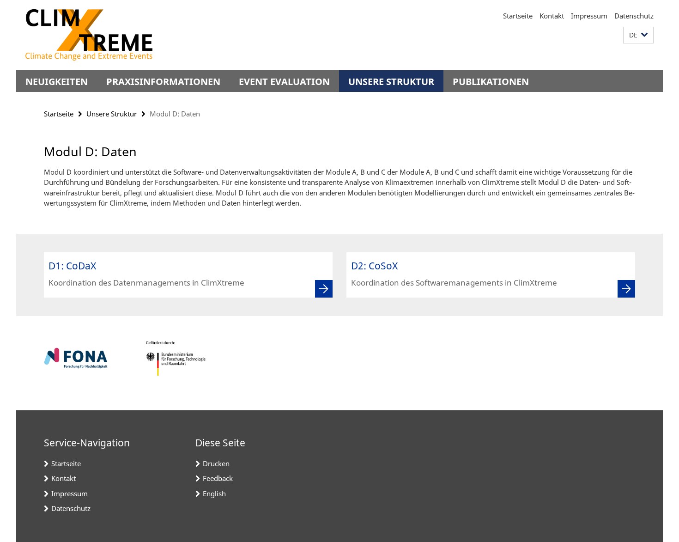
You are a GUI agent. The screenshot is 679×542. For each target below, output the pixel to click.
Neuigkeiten (56, 81)
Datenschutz (634, 15)
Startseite (518, 15)
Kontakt (552, 15)
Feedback (218, 478)
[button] (638, 35)
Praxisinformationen (163, 81)
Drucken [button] (216, 463)
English (214, 493)
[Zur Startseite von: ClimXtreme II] (88, 35)
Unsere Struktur (391, 81)
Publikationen (491, 81)
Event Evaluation (284, 81)
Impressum (589, 15)
